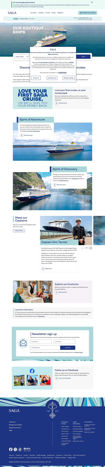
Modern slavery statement (16, 457)
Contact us (12, 422)
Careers (25, 455)
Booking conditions (78, 429)
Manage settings (69, 78)
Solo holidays (64, 438)
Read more (48, 268)
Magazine (60, 13)
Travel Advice (88, 422)
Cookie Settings (41, 455)
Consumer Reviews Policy (33, 457)
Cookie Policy (62, 72)
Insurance (33, 13)
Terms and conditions (79, 455)
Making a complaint (60, 457)
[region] (53, 64)
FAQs (10, 430)
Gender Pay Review (48, 457)
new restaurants (35, 131)
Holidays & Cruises (64, 423)
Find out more (63, 103)
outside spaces (63, 180)
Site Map (32, 455)
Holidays (41, 13)
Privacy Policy (79, 352)
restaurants (75, 178)
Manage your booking (15, 425)
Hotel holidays (65, 426)
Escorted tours (65, 429)
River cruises (64, 431)
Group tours (64, 436)
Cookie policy (51, 455)
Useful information (76, 423)
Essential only (52, 78)
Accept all (36, 78)
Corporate (59, 455)
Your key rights (77, 433)
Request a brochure (15, 427)
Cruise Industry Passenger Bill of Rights (77, 437)
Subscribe (67, 347)
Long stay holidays (66, 441)
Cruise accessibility (78, 431)
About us (11, 455)
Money (53, 13)
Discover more (28, 135)
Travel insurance (77, 426)
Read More (41, 316)
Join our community (64, 378)
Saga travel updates (89, 432)
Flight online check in (78, 441)
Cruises (47, 13)
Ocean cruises (65, 433)
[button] (82, 248)
